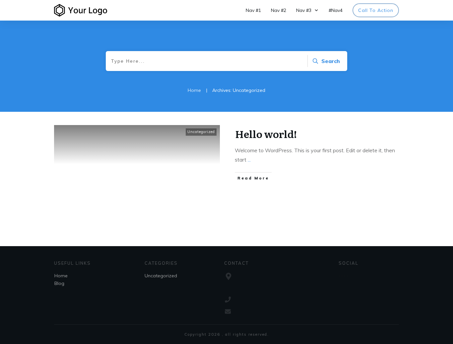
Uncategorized (201, 131)
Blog (59, 283)
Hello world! (266, 133)
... (249, 159)
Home (61, 276)
